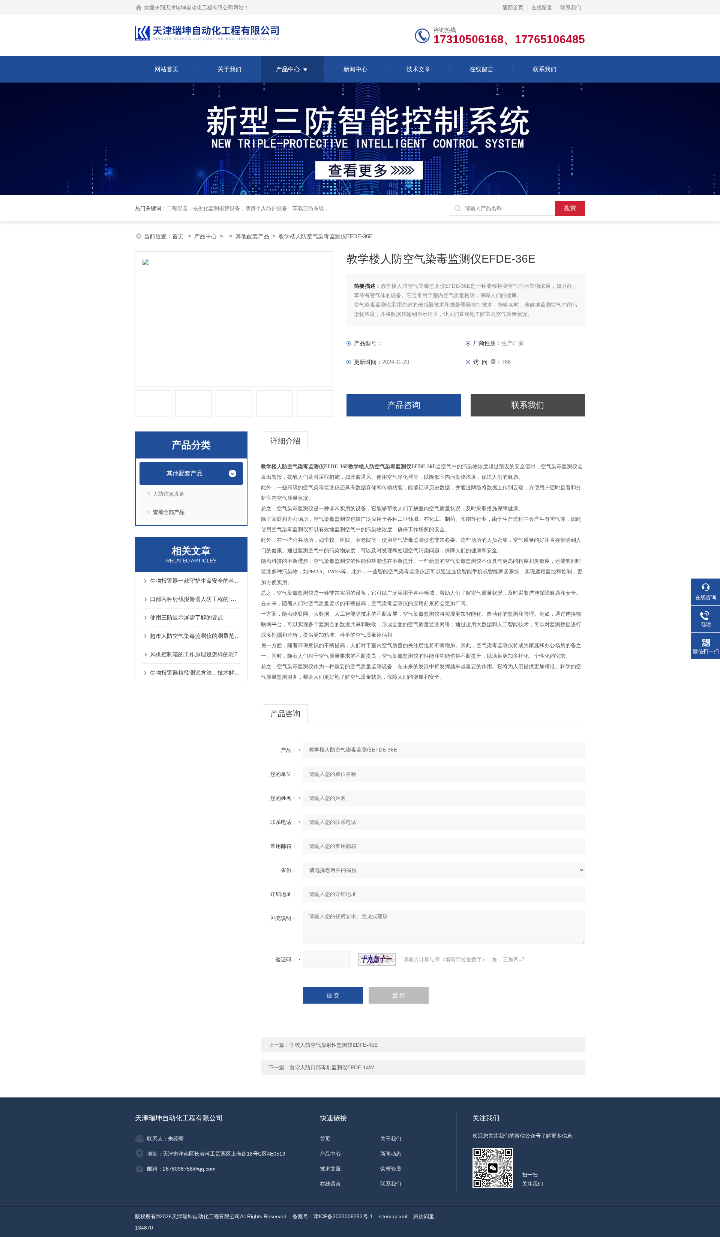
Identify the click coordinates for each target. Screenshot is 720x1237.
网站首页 (166, 69)
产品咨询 (403, 405)
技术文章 (418, 69)
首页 (178, 236)
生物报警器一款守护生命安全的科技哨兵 (195, 580)
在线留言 (541, 8)
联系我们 (570, 8)
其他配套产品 (252, 236)
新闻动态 (390, 1154)
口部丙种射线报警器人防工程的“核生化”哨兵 (195, 599)
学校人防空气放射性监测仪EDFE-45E (334, 1045)
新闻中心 (356, 69)
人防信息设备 (168, 494)
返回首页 (513, 8)
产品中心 (288, 69)
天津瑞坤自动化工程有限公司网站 (204, 8)
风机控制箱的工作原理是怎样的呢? (193, 654)
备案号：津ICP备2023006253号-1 (332, 1216)
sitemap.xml (393, 1216)
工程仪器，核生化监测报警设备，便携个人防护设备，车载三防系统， (247, 208)
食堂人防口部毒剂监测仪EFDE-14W (332, 1067)
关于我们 (230, 69)
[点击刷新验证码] (377, 959)
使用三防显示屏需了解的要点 (186, 617)
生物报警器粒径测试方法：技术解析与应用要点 (195, 672)
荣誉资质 (390, 1169)
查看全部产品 (168, 512)
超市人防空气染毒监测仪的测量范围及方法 (195, 636)
